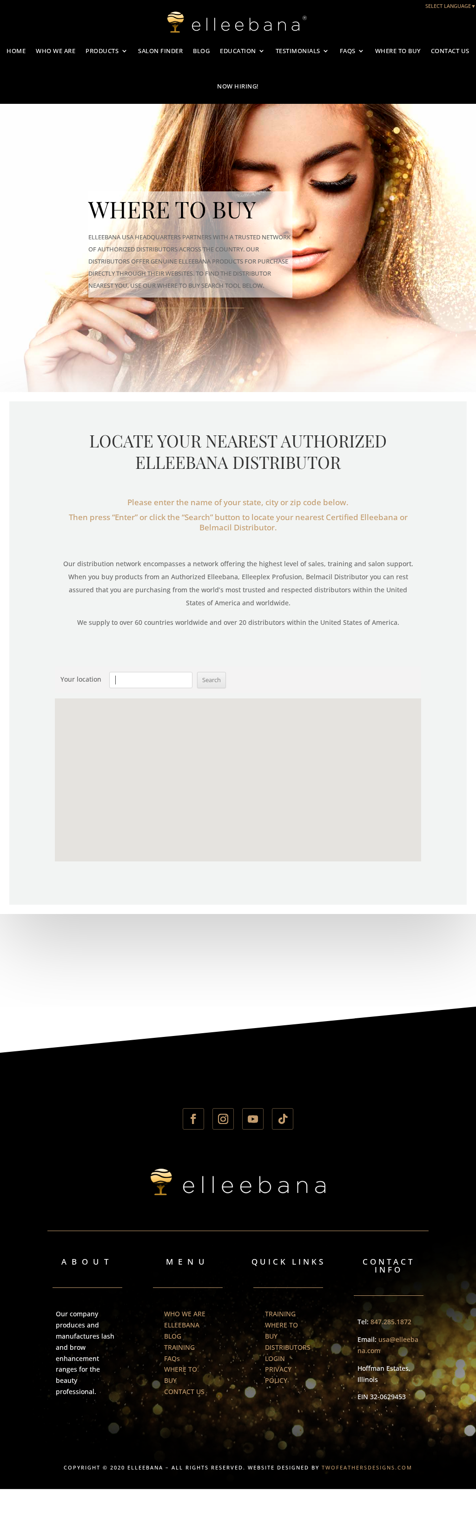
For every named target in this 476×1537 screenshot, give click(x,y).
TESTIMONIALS (298, 51)
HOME (16, 51)
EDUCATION (238, 51)
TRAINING (179, 1347)
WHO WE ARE (55, 51)
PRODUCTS (102, 51)
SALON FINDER (160, 51)
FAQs (348, 51)
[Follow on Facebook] (193, 1119)
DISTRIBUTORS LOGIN (288, 1353)
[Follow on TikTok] (282, 1119)
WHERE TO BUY (398, 51)
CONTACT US (450, 51)
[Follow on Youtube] (253, 1119)
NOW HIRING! (238, 86)
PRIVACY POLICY (278, 1375)
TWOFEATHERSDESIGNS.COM (367, 1467)
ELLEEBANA (181, 1324)
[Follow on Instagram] (223, 1119)
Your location (80, 679)
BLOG (201, 51)
